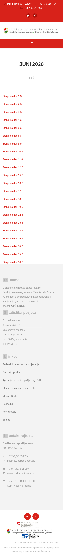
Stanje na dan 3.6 (12, 112)
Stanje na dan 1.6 (12, 96)
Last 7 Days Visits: (13, 334)
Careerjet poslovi (12, 372)
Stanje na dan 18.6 (13, 198)
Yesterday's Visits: (13, 329)
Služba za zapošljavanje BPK (19, 388)
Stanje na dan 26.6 (13, 246)
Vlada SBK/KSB (11, 395)
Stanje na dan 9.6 (12, 143)
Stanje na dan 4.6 (12, 119)
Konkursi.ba (9, 411)
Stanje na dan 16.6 (13, 183)
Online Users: (10, 320)
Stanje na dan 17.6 (13, 191)
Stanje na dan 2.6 (12, 104)
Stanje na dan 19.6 (13, 206)
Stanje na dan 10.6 (13, 151)
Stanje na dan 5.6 (12, 127)
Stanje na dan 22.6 (13, 214)
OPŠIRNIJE (18, 305)
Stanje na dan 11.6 (13, 159)
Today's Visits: (11, 325)
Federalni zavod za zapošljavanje (21, 364)
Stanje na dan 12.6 (13, 167)
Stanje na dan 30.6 (13, 262)
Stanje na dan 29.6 (13, 254)
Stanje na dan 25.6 (13, 238)
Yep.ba (6, 419)
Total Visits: (9, 344)
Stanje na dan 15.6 (13, 175)
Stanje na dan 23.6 (13, 222)
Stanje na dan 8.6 (12, 135)
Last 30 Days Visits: (14, 339)
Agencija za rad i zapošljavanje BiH (22, 380)
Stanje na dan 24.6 (13, 230)
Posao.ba (8, 403)
